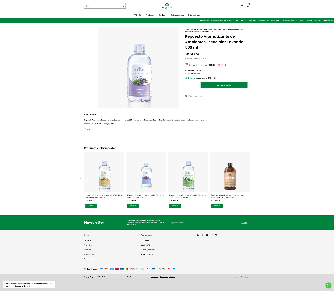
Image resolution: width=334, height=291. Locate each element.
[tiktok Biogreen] (212, 235)
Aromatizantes (196, 30)
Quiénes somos (177, 15)
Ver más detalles (193, 74)
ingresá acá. (154, 277)
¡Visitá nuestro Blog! (148, 254)
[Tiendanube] (242, 277)
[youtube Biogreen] (207, 235)
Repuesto (217, 30)
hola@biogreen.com (148, 250)
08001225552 (146, 245)
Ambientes (208, 30)
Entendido (27, 286)
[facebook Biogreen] (203, 235)
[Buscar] (122, 5)
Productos (150, 15)
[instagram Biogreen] (198, 235)
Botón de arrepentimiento (167, 277)
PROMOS (137, 15)
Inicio (187, 30)
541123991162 (145, 241)
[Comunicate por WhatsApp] (328, 285)
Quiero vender (194, 15)
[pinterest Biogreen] (216, 235)
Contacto (163, 15)
